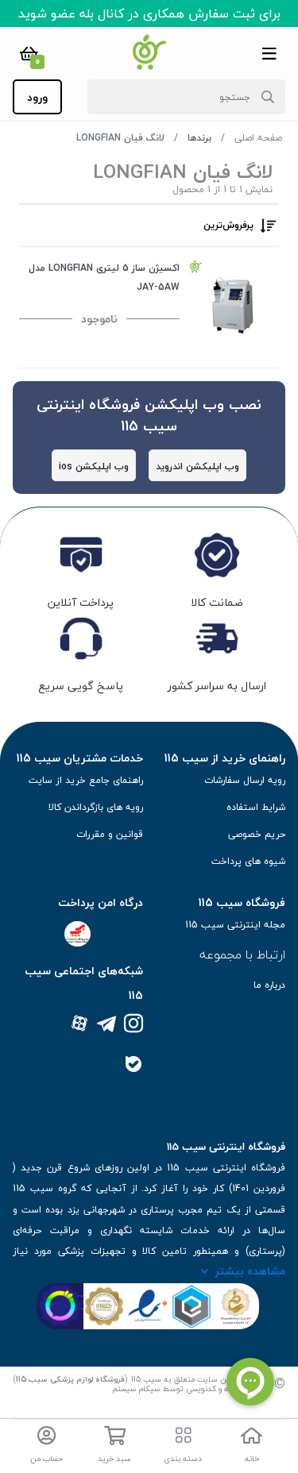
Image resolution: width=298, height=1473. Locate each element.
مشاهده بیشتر (250, 1271)
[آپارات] (79, 1024)
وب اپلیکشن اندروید (197, 466)
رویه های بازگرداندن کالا (95, 807)
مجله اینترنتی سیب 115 (235, 924)
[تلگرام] (106, 1024)
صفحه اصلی (258, 137)
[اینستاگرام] (133, 1024)
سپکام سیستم (136, 1388)
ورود (37, 97)
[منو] (269, 53)
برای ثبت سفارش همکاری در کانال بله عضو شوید (149, 13)
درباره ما (269, 985)
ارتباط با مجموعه (242, 954)
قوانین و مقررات (109, 834)
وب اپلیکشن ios (94, 466)
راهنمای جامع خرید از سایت (86, 780)
